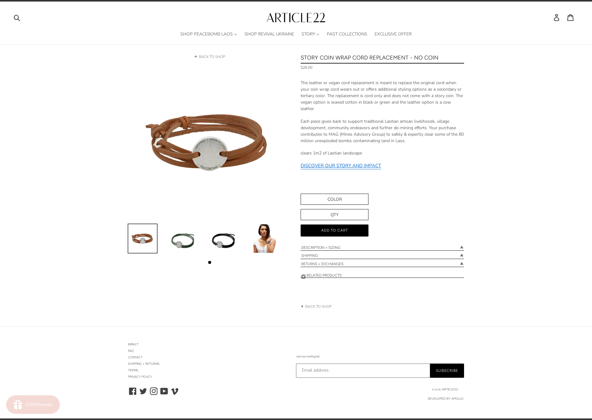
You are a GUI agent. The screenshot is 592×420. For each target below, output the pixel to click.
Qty (335, 215)
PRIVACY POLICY (140, 377)
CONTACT (135, 357)
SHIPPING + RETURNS (143, 364)
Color (334, 199)
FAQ (131, 351)
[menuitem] (209, 34)
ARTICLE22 (450, 389)
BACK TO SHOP (212, 56)
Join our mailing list (307, 356)
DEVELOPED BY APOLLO (445, 399)
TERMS (133, 370)
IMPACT (133, 344)
